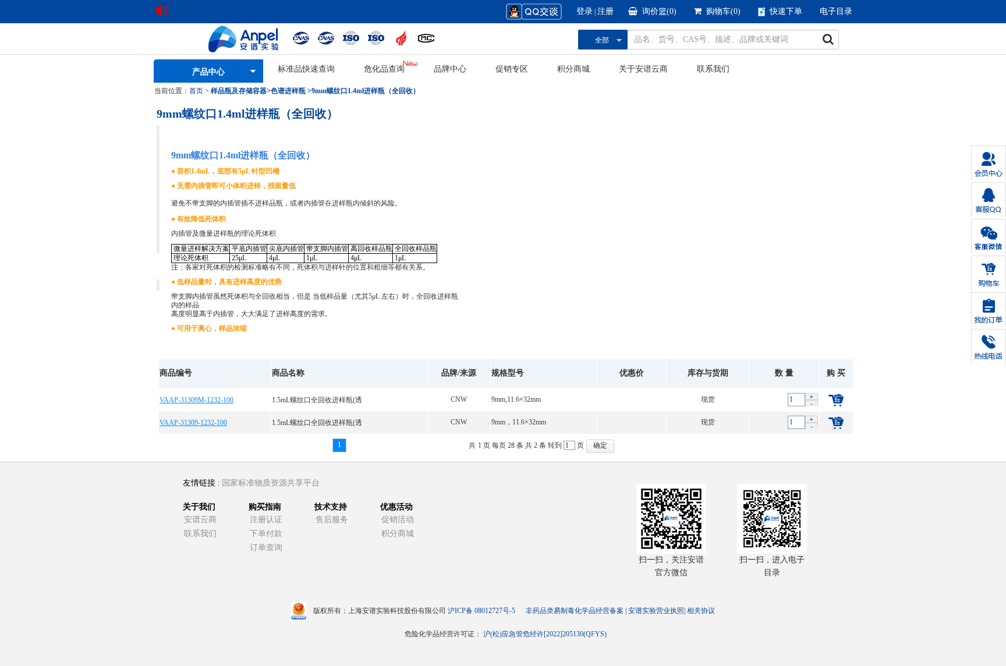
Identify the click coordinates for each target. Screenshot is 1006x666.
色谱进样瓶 (288, 91)
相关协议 (701, 611)
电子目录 (836, 11)
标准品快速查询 (306, 69)
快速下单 (786, 11)
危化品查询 (384, 69)
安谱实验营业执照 (656, 611)
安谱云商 (200, 519)
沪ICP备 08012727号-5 (481, 611)
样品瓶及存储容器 (239, 91)
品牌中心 (450, 69)
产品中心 (208, 72)
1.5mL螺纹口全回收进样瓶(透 (317, 400)
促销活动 (397, 519)
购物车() (723, 11)
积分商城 (573, 69)
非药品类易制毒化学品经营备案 (575, 611)
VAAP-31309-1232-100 (193, 423)
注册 (605, 11)
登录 (584, 11)
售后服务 (332, 519)
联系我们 (713, 69)
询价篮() (659, 11)
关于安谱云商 (643, 69)
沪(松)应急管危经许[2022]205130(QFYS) (545, 634)
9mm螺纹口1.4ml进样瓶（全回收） (365, 91)
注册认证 (266, 519)
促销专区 (511, 69)
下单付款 (266, 533)
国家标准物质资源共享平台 (271, 483)
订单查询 (266, 547)
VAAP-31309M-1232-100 (196, 400)
